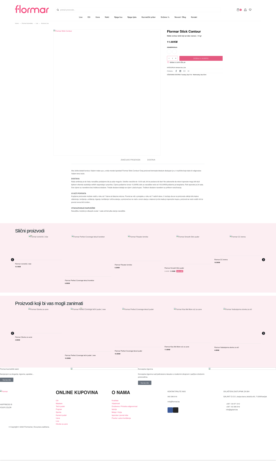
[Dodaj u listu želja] (58, 239)
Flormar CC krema (221, 259)
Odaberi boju (172, 47)
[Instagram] (175, 410)
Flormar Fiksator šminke (123, 265)
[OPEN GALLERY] (105, 92)
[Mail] (184, 71)
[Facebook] (170, 410)
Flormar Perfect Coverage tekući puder (128, 351)
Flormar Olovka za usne (23, 337)
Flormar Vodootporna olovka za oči (226, 347)
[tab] (130, 160)
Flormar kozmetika (27, 23)
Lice (37, 23)
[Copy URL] (188, 71)
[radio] (169, 51)
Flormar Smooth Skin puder (174, 268)
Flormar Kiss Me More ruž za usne (177, 346)
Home (17, 23)
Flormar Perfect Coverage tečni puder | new (80, 355)
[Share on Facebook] (176, 71)
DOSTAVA (151, 159)
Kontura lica (45, 23)
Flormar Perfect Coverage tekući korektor (79, 280)
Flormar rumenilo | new (23, 264)
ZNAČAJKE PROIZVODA (130, 159)
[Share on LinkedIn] (180, 71)
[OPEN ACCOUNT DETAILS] (245, 9)
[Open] (250, 9)
